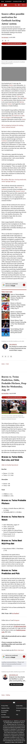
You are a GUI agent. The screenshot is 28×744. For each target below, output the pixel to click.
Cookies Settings (5, 717)
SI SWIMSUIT (8, 1)
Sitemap (18, 710)
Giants (19, 96)
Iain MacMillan (5, 393)
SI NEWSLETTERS (17, 1)
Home (3, 364)
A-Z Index (3, 714)
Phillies (11, 85)
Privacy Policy (4, 705)
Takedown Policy (5, 708)
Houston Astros (20, 191)
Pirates (3, 248)
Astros (23, 119)
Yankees (9, 104)
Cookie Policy (19, 705)
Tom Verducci (5, 37)
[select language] (19, 5)
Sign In (24, 5)
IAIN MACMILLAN (13, 675)
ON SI (2, 1)
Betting (8, 695)
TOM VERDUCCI (13, 344)
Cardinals (4, 141)
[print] (11, 356)
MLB (7, 364)
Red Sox (22, 102)
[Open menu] (2, 5)
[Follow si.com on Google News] (24, 285)
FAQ (17, 714)
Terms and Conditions (21, 708)
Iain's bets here (19, 650)
